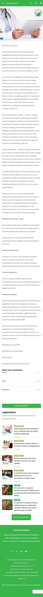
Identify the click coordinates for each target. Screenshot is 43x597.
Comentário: (21, 389)
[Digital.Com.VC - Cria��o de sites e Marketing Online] (21, 592)
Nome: (21, 372)
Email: (21, 381)
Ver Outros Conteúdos (21, 517)
